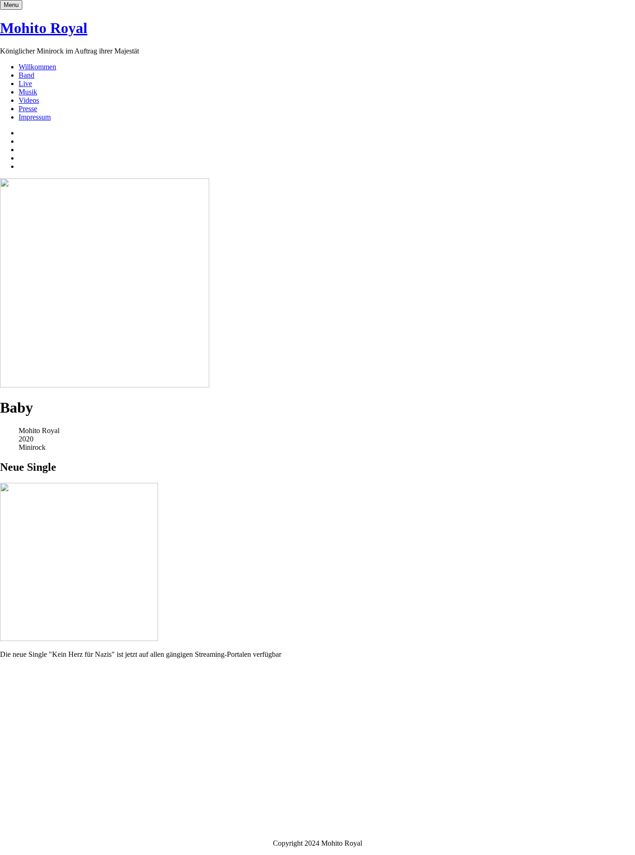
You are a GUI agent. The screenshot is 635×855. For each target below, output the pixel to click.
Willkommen (37, 67)
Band (26, 75)
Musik (28, 92)
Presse (28, 109)
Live (25, 83)
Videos (29, 100)
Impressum (35, 117)
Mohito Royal (43, 28)
